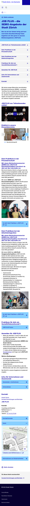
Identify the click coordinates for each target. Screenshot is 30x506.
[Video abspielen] (15, 113)
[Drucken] (25, 449)
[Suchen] (6, 7)
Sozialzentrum (7, 352)
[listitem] (15, 45)
